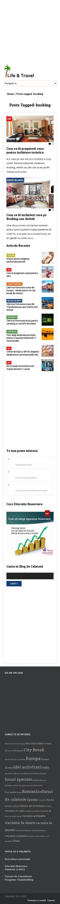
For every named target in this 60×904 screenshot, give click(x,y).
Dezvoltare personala (17, 859)
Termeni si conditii (36, 900)
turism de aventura (32, 805)
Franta (45, 759)
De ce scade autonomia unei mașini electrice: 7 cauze (20, 367)
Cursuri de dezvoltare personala (31, 490)
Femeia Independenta (26, 477)
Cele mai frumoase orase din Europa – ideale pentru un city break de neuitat (21, 290)
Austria (15, 743)
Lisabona (24, 773)
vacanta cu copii (14, 810)
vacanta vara (33, 836)
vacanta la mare (20, 822)
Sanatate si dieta (15, 869)
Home (10, 93)
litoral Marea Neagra (37, 774)
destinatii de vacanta (15, 759)
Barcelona (31, 743)
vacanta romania (16, 835)
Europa (33, 758)
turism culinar (12, 806)
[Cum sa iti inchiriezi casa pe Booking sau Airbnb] (30, 207)
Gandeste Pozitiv (23, 464)
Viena (16, 840)
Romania (31, 791)
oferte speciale (19, 785)
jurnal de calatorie (12, 774)
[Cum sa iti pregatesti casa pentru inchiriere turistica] (30, 141)
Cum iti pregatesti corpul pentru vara (22, 274)
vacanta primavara (23, 830)
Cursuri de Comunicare (18, 876)
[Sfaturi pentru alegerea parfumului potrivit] (48, 258)
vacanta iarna (14, 816)
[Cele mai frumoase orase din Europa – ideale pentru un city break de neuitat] (48, 286)
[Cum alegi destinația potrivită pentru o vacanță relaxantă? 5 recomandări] (48, 334)
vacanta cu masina (32, 811)
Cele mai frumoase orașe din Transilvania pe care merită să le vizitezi (22, 307)
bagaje (22, 743)
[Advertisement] (30, 30)
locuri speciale (18, 779)
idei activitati (27, 767)
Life (9, 118)
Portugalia (10, 792)
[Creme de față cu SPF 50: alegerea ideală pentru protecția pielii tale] (48, 351)
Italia (45, 767)
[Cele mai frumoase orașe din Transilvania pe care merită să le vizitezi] (48, 303)
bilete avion (44, 743)
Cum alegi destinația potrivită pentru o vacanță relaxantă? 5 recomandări (21, 338)
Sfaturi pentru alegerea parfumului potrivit (17, 260)
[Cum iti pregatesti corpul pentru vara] (48, 272)
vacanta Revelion (39, 830)
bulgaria (19, 750)
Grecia (9, 767)
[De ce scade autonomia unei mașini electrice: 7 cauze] (48, 365)
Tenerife (41, 800)
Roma (19, 792)
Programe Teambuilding (19, 879)
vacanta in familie (34, 816)
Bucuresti (9, 750)
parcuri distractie (34, 785)
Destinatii (12, 317)
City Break (34, 749)
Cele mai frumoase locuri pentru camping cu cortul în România (22, 322)
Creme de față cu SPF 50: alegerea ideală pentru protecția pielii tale (22, 353)
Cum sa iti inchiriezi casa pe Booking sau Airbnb (26, 217)
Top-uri (10, 255)
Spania (32, 799)
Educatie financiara (16, 866)
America (8, 744)
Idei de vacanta (15, 180)
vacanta (48, 806)
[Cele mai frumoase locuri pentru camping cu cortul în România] (48, 320)
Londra (36, 780)
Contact (51, 900)
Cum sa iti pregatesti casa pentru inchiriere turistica (25, 150)
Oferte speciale (14, 284)
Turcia (50, 799)
